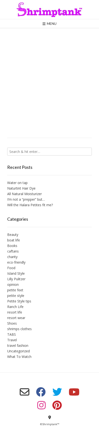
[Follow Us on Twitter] (57, 392)
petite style (15, 295)
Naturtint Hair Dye (21, 188)
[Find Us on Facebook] (41, 392)
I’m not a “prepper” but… (26, 199)
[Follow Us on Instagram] (41, 405)
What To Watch (19, 356)
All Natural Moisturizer (24, 193)
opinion (13, 284)
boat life (13, 240)
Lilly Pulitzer (16, 279)
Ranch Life (15, 306)
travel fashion (17, 345)
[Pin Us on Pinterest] (57, 405)
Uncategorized (18, 351)
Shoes (12, 323)
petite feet (15, 290)
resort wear (16, 317)
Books (12, 245)
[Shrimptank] (49, 9)
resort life (14, 312)
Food (11, 268)
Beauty (12, 234)
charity (12, 256)
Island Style (16, 273)
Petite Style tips (19, 301)
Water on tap (17, 182)
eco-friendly (16, 262)
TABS (11, 334)
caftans (13, 251)
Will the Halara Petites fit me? (30, 205)
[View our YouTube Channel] (74, 392)
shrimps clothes (19, 329)
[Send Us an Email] (24, 392)
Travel (12, 340)
